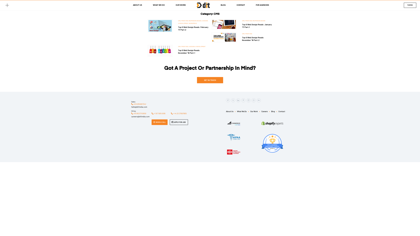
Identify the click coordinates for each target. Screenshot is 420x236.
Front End (184, 20)
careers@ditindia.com (140, 116)
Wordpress (193, 23)
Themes (410, 5)
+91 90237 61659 (139, 113)
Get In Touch (210, 80)
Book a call (161, 122)
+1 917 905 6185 (159, 113)
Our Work (181, 5)
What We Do (159, 5)
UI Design (205, 20)
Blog (223, 5)
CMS (179, 20)
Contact (241, 5)
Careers (264, 111)
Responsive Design (195, 20)
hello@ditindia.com (139, 107)
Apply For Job (180, 122)
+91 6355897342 (139, 104)
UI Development (200, 46)
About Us (137, 5)
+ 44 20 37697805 (180, 113)
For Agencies (262, 5)
